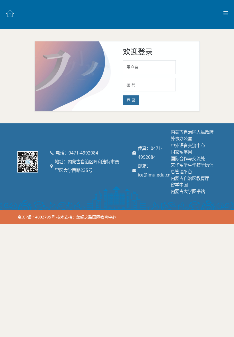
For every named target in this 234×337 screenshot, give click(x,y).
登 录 (131, 100)
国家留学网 (181, 152)
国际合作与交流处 (188, 159)
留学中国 (179, 185)
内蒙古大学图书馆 (188, 191)
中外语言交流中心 (188, 146)
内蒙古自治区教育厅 (190, 178)
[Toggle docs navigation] (225, 13)
